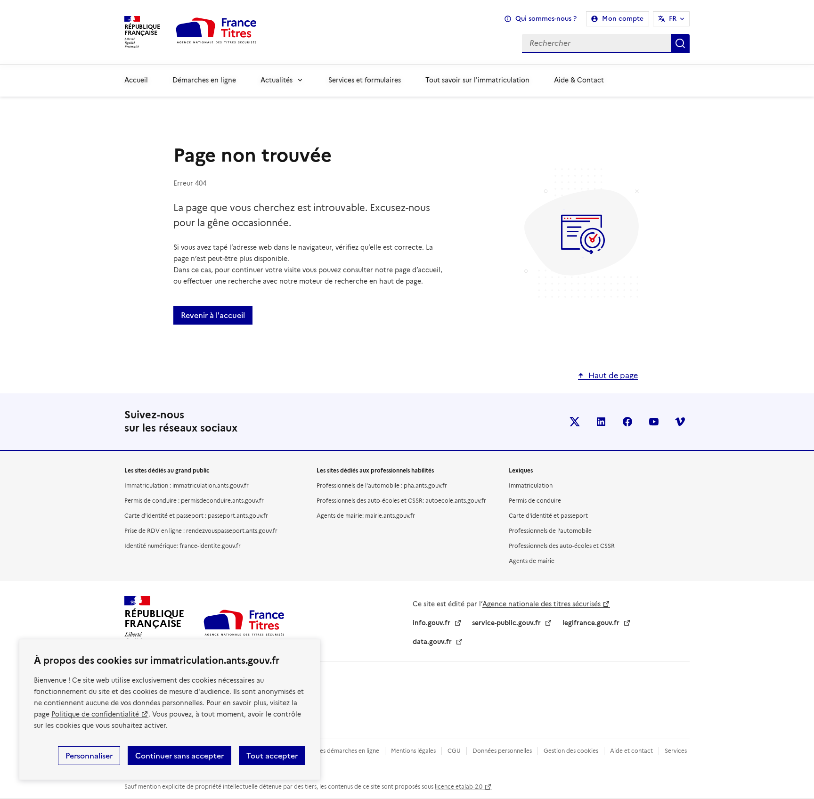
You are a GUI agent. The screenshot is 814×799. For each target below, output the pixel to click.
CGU (454, 750)
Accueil (136, 80)
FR (672, 19)
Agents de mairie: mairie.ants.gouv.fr (366, 515)
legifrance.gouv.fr (590, 623)
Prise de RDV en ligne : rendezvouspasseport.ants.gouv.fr (200, 530)
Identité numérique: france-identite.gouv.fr (182, 545)
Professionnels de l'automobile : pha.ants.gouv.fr (382, 485)
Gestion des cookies (571, 750)
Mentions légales (413, 750)
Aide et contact (631, 750)
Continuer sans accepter (179, 755)
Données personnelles (502, 750)
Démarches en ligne (204, 80)
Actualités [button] (276, 80)
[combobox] (481, 43)
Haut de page (613, 375)
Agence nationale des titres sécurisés (541, 604)
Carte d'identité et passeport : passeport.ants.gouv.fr (196, 515)
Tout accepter (272, 755)
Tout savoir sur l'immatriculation (477, 80)
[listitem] (574, 421)
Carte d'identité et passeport (548, 515)
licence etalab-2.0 (458, 786)
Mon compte (622, 19)
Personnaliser (89, 755)
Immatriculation (531, 485)
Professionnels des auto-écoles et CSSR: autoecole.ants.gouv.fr (401, 500)
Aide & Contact (579, 80)
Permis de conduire (535, 500)
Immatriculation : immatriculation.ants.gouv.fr (186, 485)
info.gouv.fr (431, 623)
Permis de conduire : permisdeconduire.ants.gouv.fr (194, 500)
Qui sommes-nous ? (546, 19)
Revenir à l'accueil (213, 315)
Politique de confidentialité (95, 714)
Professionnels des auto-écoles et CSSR (562, 545)
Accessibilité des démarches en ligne (330, 750)
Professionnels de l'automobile (550, 530)
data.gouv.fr (432, 641)
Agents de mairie (531, 560)
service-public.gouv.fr (506, 623)
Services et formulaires (364, 80)
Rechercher (680, 43)
